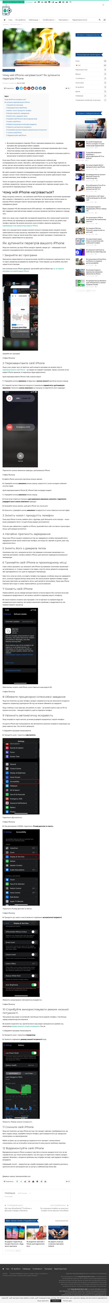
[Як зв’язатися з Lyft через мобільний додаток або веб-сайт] (80, 198)
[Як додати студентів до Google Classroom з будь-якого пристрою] (15, 1233)
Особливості (48, 20)
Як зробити (20, 20)
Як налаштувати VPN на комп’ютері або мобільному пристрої (96, 219)
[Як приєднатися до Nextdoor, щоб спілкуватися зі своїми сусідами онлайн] (80, 283)
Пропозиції (80, 83)
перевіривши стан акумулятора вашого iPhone (20, 226)
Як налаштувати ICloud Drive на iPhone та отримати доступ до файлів (96, 261)
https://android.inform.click (86, 1276)
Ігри (10, 20)
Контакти (29, 2)
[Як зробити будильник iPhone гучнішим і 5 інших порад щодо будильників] (80, 144)
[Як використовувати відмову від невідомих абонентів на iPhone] (80, 272)
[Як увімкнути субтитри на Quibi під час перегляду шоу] (80, 252)
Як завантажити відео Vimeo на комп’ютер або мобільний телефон (94, 241)
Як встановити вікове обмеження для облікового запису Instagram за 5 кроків (91, 128)
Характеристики (79, 20)
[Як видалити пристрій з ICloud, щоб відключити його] (37, 1233)
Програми (63, 20)
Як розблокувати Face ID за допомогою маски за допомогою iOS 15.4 (95, 187)
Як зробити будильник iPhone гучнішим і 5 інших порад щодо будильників (95, 143)
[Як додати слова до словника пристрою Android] (58, 1233)
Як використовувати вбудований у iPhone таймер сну (96, 208)
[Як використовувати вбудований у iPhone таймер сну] (80, 209)
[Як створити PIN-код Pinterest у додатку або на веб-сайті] (80, 230)
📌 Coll (78, 65)
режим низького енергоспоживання (25, 1026)
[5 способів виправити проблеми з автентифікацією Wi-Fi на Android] (80, 155)
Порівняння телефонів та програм (88, 100)
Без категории (8, 70)
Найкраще (33, 20)
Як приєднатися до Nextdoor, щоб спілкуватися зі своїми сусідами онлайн (96, 282)
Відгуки (78, 74)
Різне (77, 61)
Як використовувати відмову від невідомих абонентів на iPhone (94, 272)
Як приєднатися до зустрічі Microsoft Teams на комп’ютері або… (95, 176)
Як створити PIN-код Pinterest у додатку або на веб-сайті (95, 230)
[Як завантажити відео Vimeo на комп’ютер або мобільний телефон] (80, 241)
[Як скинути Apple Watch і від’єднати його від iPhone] (80, 167)
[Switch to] (35, 2)
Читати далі (67, 1301)
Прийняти (56, 1301)
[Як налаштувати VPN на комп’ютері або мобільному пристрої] (80, 220)
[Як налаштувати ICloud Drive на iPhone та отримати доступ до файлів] (80, 261)
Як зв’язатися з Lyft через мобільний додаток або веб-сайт (96, 198)
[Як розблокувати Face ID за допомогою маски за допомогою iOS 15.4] (80, 187)
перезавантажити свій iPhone (14, 370)
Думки (78, 91)
